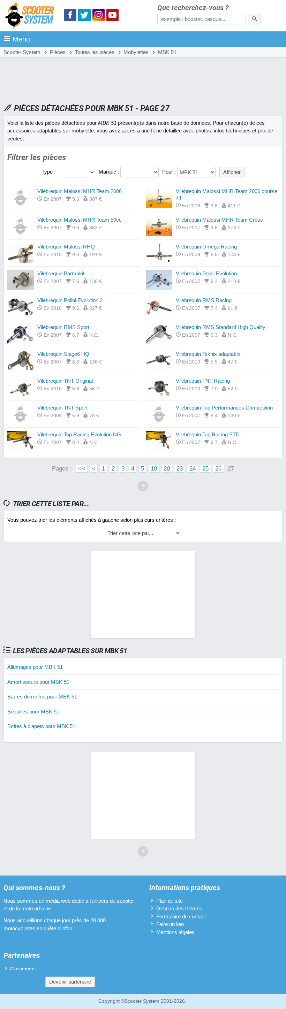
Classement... (25, 968)
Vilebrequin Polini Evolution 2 (70, 300)
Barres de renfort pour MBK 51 (42, 697)
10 (154, 468)
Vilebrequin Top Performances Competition (224, 408)
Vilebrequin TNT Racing (203, 381)
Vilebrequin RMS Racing (204, 300)
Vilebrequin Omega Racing (206, 247)
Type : (49, 172)
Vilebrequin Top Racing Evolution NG (79, 434)
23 (179, 468)
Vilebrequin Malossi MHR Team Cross (219, 220)
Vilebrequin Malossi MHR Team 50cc (79, 220)
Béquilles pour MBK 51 (33, 711)
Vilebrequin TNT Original (65, 381)
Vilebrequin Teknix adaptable (208, 354)
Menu (21, 39)
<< (81, 468)
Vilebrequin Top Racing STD (208, 434)
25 (205, 468)
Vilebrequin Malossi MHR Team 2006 (79, 191)
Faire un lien (170, 924)
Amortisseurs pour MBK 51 (38, 682)
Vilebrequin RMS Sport (63, 327)
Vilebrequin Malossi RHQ (66, 247)
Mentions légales (175, 932)
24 (192, 468)
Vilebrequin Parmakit (60, 273)
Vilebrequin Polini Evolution (206, 273)
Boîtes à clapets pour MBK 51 (41, 726)
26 (218, 468)
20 (167, 468)
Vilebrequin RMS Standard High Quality (220, 327)
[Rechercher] (254, 19)
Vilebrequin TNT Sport (62, 408)
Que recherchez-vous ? (193, 8)
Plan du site (169, 901)
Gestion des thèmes (179, 908)
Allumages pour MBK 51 (35, 667)
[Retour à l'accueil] (31, 17)
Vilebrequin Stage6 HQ (63, 354)
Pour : (169, 172)
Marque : (109, 172)
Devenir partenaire (70, 982)
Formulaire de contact (181, 916)
